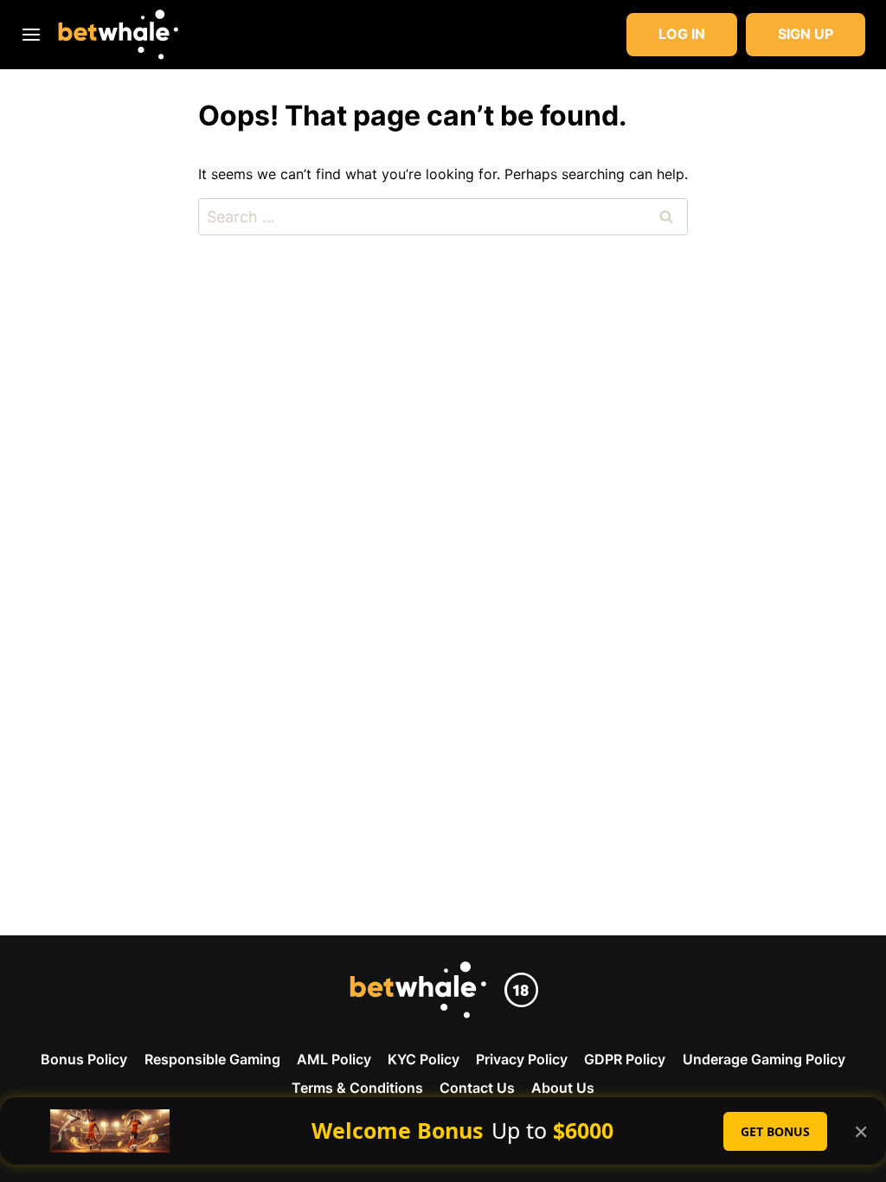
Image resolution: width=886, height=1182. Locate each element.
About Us (562, 1087)
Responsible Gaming (212, 1059)
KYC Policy (423, 1059)
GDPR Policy (624, 1059)
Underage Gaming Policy (764, 1059)
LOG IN (681, 33)
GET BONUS (775, 1131)
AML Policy (334, 1059)
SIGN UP (805, 33)
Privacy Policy (522, 1059)
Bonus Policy (84, 1059)
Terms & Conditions (357, 1087)
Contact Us (477, 1087)
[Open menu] (34, 34)
